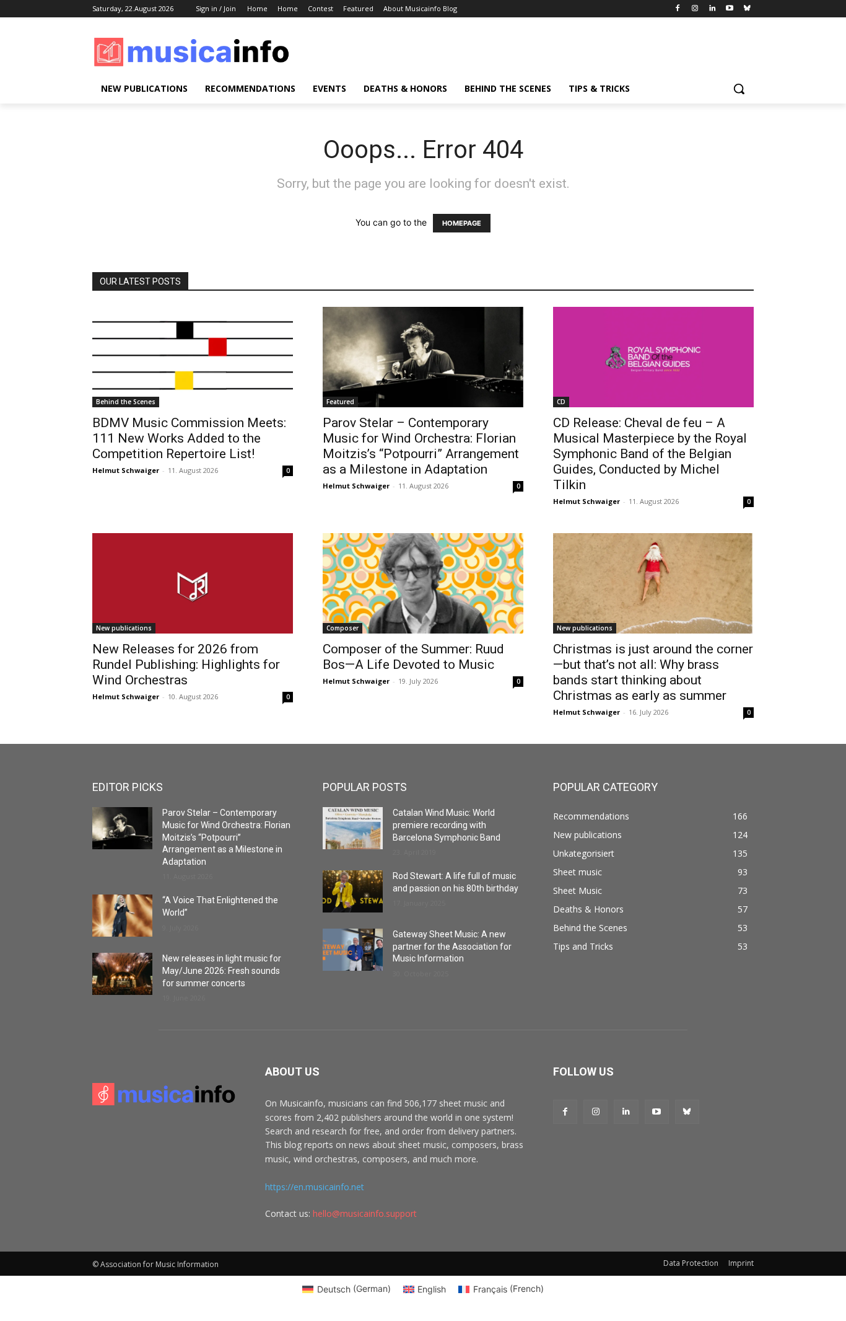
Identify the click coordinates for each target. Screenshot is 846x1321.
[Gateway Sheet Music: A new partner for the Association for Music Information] (353, 950)
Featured (340, 401)
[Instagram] (695, 9)
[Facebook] (678, 9)
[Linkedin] (712, 9)
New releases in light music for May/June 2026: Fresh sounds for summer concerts (221, 970)
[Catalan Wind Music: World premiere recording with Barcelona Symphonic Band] (353, 828)
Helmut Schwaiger (125, 470)
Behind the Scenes (125, 401)
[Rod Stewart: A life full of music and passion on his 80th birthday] (353, 891)
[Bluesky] (746, 9)
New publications (124, 628)
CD (561, 401)
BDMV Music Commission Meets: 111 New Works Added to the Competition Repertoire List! (189, 438)
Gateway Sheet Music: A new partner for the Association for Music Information (452, 946)
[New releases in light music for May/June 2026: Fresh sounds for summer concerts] (122, 974)
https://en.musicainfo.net (314, 1187)
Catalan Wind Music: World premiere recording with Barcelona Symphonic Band (446, 825)
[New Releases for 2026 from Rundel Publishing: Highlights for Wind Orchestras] (192, 583)
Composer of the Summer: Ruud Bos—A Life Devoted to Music (413, 657)
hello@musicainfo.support (365, 1213)
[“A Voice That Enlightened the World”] (122, 916)
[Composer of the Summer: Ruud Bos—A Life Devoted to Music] (423, 583)
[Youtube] (729, 9)
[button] (739, 89)
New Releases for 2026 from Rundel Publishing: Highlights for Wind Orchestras (186, 664)
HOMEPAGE (461, 223)
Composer (342, 628)
